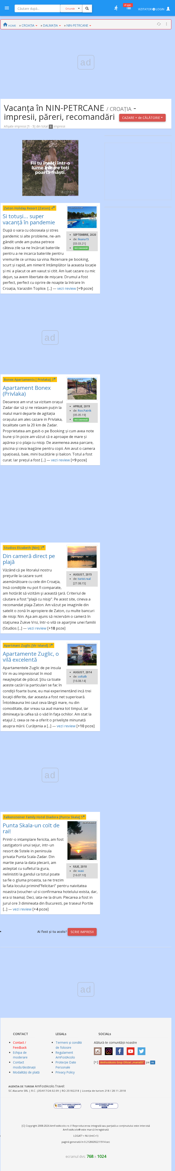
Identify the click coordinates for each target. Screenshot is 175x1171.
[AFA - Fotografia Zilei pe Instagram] (110, 1049)
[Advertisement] (50, 504)
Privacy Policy (65, 1072)
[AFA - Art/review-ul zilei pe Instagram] (99, 1049)
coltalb (82, 676)
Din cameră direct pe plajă (29, 558)
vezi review (66, 288)
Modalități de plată (26, 1072)
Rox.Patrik (84, 411)
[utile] (116, 8)
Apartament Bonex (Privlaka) (27, 390)
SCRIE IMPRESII (82, 932)
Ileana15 (83, 239)
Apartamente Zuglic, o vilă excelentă (31, 656)
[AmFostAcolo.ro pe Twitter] (143, 1049)
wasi (81, 871)
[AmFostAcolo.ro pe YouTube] (132, 1049)
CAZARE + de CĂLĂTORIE (141, 117)
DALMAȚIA (50, 25)
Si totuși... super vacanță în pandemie (29, 219)
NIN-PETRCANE (77, 25)
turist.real (84, 579)
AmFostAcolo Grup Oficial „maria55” (122, 1062)
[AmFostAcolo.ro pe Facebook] (121, 1049)
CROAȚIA (28, 25)
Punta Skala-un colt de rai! (31, 828)
